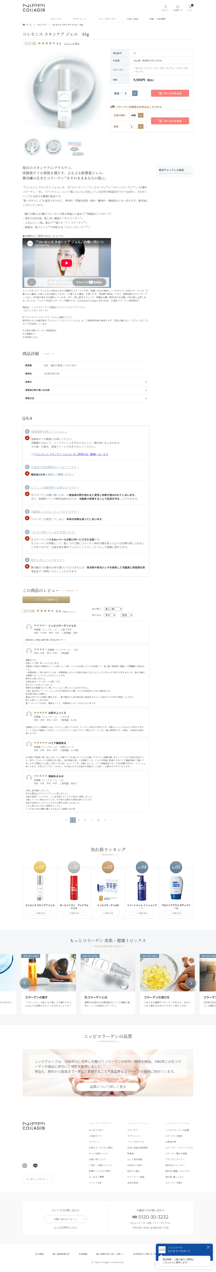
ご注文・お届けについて (101, 1165)
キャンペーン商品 (135, 1176)
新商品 (130, 1153)
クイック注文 (95, 1182)
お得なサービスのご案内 (101, 1147)
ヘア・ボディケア (107, 18)
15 (98, 820)
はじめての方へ (96, 1130)
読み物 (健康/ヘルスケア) (177, 1170)
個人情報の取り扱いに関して (110, 1253)
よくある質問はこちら (65, 1227)
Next (191, 983)
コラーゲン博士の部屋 (176, 1153)
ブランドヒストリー (175, 1159)
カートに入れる (173, 93)
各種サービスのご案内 (100, 1170)
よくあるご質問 (96, 1176)
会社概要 (39, 1253)
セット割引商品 (134, 1159)
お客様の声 (170, 1141)
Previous (25, 983)
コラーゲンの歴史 (174, 1135)
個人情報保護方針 (61, 1253)
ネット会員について (98, 1153)
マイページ (94, 1141)
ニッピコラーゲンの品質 (177, 1130)
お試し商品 (133, 18)
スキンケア (56, 18)
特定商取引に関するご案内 (146, 1253)
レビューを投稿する (46, 599)
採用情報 (83, 1253)
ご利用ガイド (95, 1135)
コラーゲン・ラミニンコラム (179, 1147)
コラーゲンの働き (174, 1182)
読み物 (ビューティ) (175, 1165)
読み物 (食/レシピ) (174, 1176)
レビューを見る (71, 43)
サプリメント (80, 18)
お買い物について (97, 1159)
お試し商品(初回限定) (137, 1147)
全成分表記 (132, 1182)
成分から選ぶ (133, 1170)
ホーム (29, 24)
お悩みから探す (134, 1165)
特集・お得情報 (157, 18)
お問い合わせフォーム (65, 1219)
